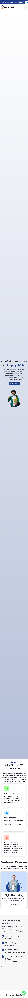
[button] (25, 7)
